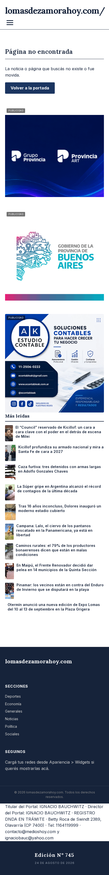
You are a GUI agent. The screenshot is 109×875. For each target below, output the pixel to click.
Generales (13, 711)
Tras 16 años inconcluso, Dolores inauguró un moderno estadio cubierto (59, 508)
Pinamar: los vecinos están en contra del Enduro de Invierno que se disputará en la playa (60, 587)
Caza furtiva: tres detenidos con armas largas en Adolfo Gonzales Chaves (59, 469)
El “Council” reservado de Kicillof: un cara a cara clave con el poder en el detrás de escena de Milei (58, 432)
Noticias (11, 719)
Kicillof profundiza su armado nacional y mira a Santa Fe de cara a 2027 (61, 449)
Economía (13, 704)
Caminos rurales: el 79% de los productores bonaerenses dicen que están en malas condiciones (55, 550)
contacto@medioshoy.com (30, 831)
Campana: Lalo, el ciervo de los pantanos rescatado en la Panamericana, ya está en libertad (54, 530)
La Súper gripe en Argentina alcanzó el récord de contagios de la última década (59, 488)
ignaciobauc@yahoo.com (29, 837)
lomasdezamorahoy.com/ (55, 10)
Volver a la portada (30, 87)
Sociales (12, 734)
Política (11, 726)
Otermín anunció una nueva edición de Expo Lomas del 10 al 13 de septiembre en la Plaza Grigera (54, 606)
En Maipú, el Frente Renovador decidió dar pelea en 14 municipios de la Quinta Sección (56, 567)
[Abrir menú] (10, 22)
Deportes (13, 696)
